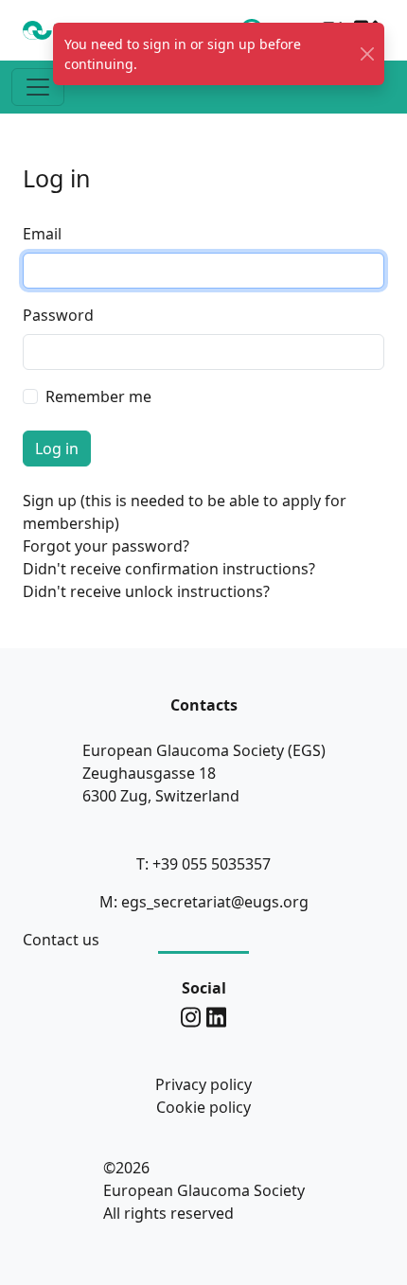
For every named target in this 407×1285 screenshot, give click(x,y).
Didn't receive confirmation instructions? (169, 568)
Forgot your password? (106, 546)
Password (58, 315)
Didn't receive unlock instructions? (146, 591)
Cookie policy (203, 1107)
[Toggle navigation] (37, 87)
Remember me (98, 396)
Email (42, 233)
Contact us (61, 939)
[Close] (367, 54)
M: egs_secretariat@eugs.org (204, 901)
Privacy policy (203, 1084)
